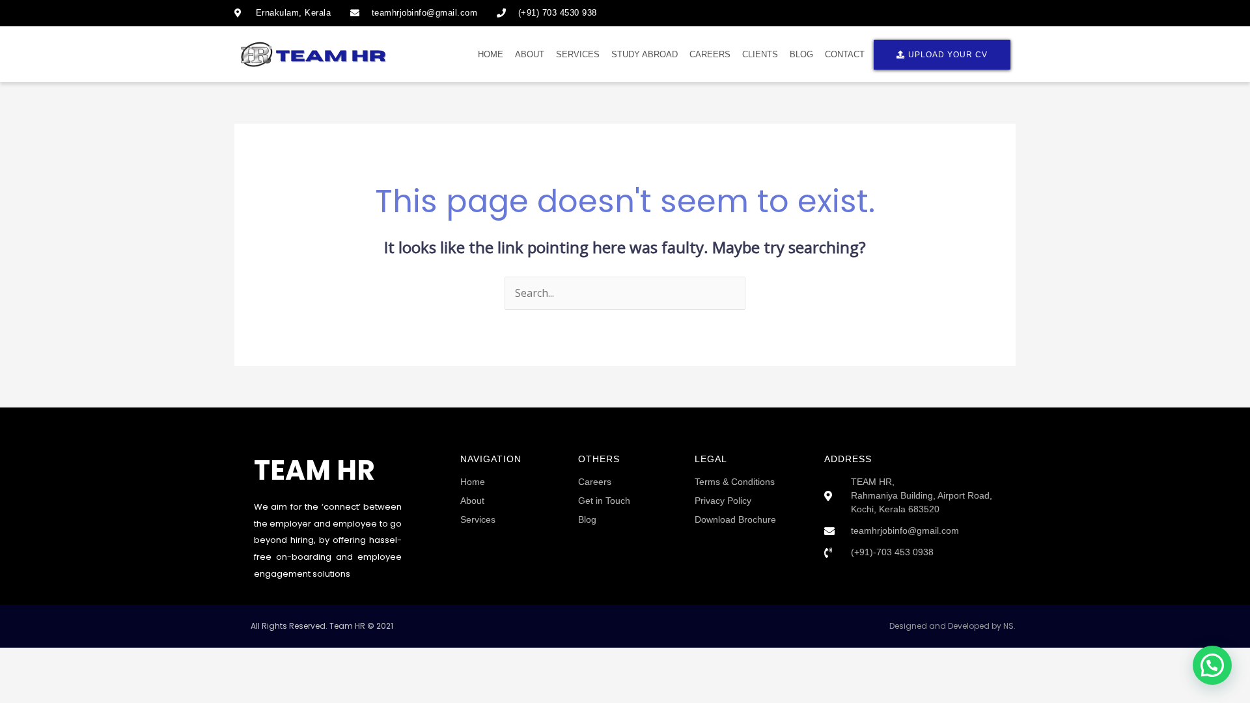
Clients (760, 54)
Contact (845, 54)
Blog (801, 54)
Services (578, 54)
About (529, 54)
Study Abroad (644, 54)
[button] (1212, 665)
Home (490, 54)
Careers (709, 54)
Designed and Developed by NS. (952, 625)
